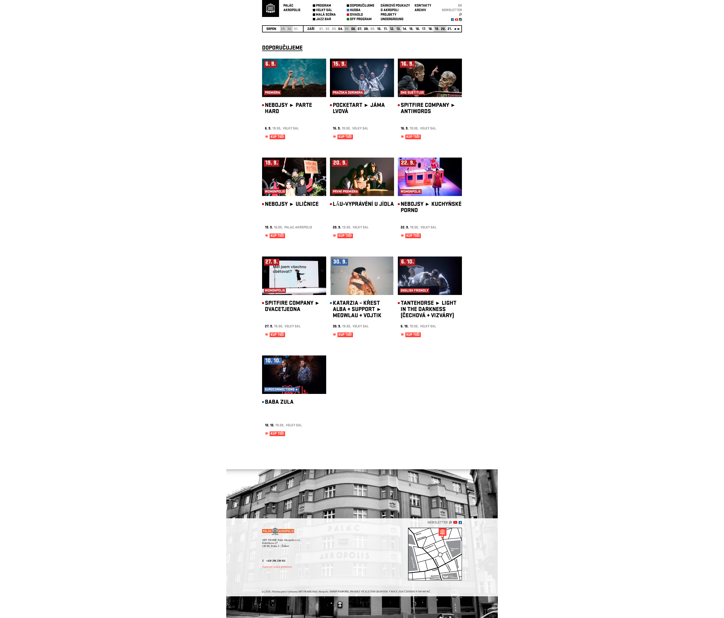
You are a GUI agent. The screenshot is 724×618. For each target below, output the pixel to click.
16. (418, 29)
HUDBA (355, 10)
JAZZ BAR (323, 19)
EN (460, 6)
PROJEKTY (388, 15)
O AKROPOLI (390, 10)
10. (379, 29)
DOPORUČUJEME (362, 6)
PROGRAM (323, 6)
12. (392, 29)
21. (450, 29)
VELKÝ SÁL (324, 10)
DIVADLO (356, 15)
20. (443, 29)
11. (386, 29)
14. (405, 29)
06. (353, 29)
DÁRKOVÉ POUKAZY (395, 6)
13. (398, 29)
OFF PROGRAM (361, 19)
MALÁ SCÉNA (326, 15)
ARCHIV (420, 10)
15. (411, 29)
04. (340, 29)
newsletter (452, 10)
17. (424, 29)
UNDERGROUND (392, 19)
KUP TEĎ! (277, 137)
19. (437, 29)
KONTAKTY (423, 6)
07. (360, 29)
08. (366, 29)
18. (430, 29)
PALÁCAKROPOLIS (291, 8)
